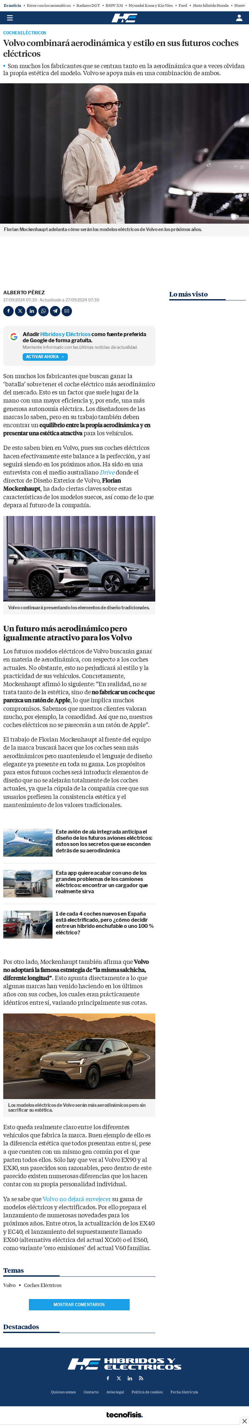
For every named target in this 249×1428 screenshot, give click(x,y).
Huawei (241, 5)
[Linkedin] (32, 311)
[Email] (67, 311)
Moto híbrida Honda (211, 5)
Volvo (9, 1285)
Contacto (91, 1392)
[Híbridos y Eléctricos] (124, 1364)
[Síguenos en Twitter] (118, 1378)
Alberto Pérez (24, 293)
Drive (107, 472)
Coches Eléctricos (24, 33)
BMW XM (114, 5)
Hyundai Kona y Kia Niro (151, 5)
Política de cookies (147, 1392)
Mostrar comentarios (79, 1304)
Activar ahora (42, 356)
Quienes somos (63, 1392)
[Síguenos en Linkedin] (130, 1378)
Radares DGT (88, 5)
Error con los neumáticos (49, 5)
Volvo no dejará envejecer (77, 1199)
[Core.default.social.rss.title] (141, 1378)
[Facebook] (8, 311)
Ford (183, 5)
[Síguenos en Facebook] (107, 1378)
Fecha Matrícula (184, 1392)
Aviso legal (115, 1392)
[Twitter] (20, 311)
